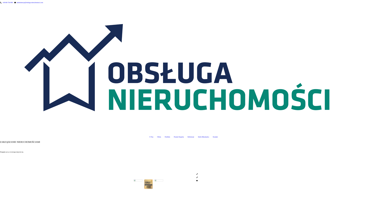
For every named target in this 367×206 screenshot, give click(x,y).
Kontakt (215, 137)
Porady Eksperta (179, 137)
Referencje (191, 137)
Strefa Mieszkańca (203, 137)
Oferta (159, 137)
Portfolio (167, 137)
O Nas (151, 137)
